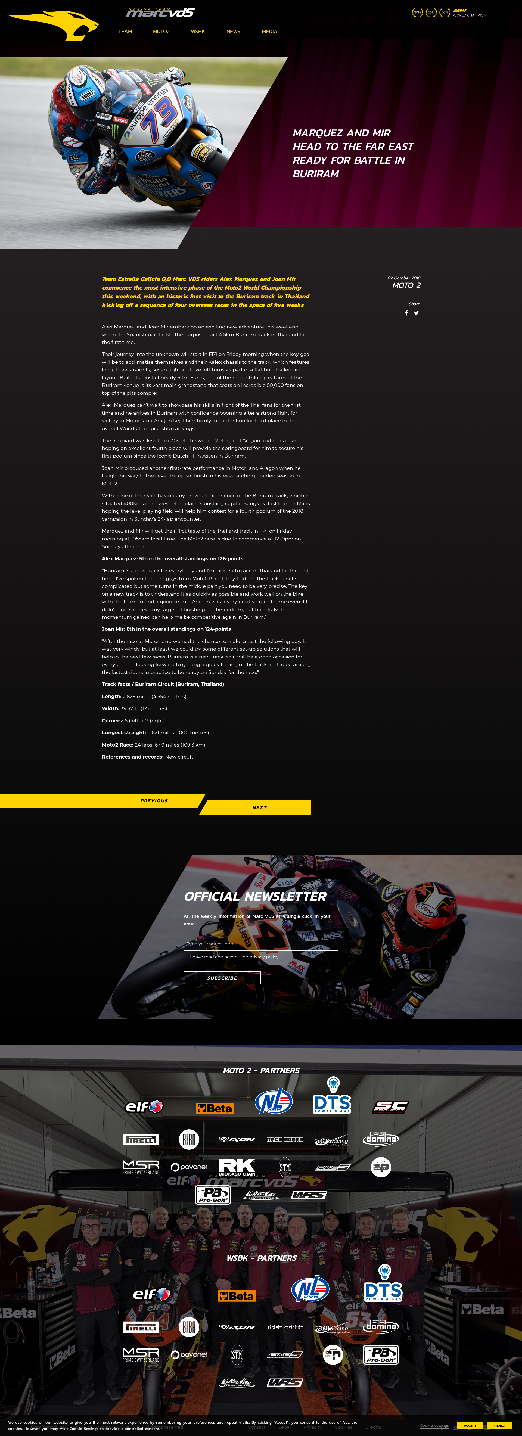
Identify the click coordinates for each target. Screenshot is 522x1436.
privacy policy (264, 956)
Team (125, 31)
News (233, 31)
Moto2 (161, 31)
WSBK (198, 31)
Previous (154, 800)
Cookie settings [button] (434, 1425)
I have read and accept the (234, 956)
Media (270, 31)
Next (259, 807)
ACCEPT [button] (470, 1425)
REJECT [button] (500, 1425)
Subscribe (222, 977)
